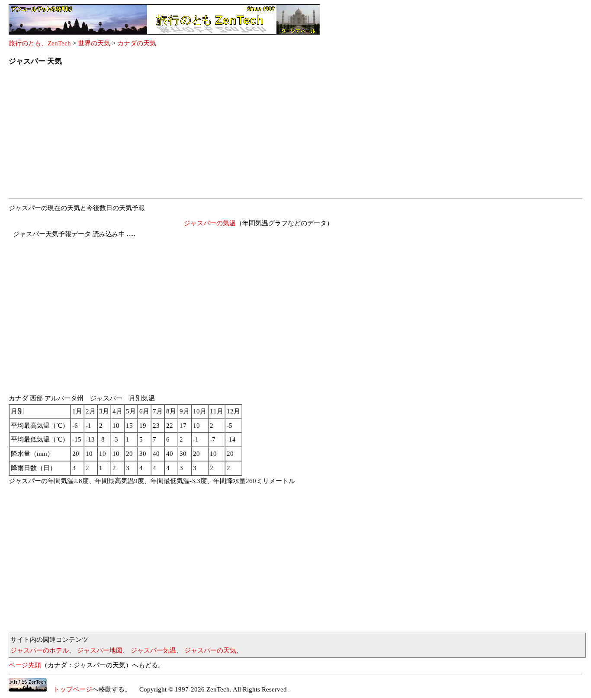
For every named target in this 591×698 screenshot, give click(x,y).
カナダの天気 (136, 43)
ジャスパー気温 (153, 650)
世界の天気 (94, 43)
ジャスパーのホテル (39, 650)
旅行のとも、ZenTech (40, 43)
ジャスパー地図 (99, 650)
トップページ (69, 689)
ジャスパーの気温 (210, 223)
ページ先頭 (25, 665)
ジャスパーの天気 (210, 650)
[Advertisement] (268, 134)
